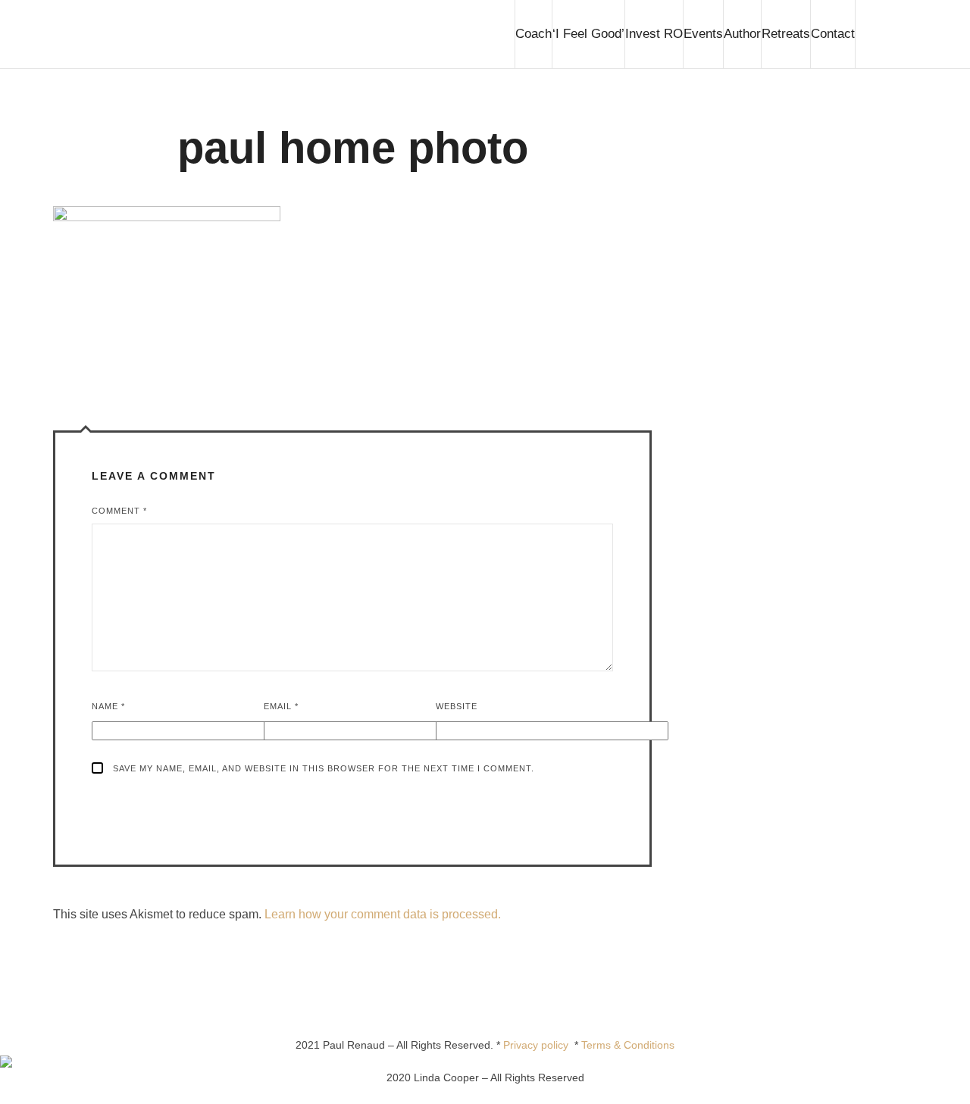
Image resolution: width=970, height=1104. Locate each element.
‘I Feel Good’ (588, 34)
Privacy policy (538, 1045)
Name (108, 706)
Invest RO (654, 34)
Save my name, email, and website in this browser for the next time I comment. (323, 768)
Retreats (786, 34)
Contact (833, 34)
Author (742, 34)
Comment (119, 510)
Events (703, 34)
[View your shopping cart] (886, 34)
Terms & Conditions (627, 1045)
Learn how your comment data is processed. (382, 914)
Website (456, 706)
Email (281, 706)
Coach (533, 34)
